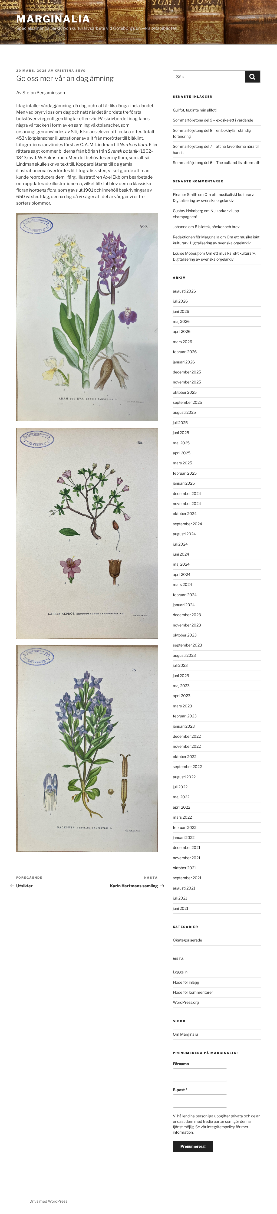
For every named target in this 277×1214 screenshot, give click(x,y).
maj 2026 (181, 321)
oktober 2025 (185, 392)
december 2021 (186, 847)
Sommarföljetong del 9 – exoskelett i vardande (213, 120)
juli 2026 (180, 301)
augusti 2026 (184, 291)
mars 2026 (182, 341)
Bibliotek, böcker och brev (217, 226)
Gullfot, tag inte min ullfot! (194, 110)
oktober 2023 (185, 635)
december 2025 (187, 372)
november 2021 (186, 857)
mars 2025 (182, 463)
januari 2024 (184, 604)
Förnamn (181, 1063)
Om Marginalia (185, 1034)
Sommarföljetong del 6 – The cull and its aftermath (216, 162)
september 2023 (187, 645)
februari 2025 (185, 473)
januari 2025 (184, 483)
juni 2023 (181, 675)
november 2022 (187, 746)
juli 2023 (180, 665)
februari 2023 (185, 716)
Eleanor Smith (185, 194)
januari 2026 (184, 362)
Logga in (180, 972)
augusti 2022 (184, 777)
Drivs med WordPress (48, 1201)
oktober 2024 (185, 513)
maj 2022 (181, 797)
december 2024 (187, 493)
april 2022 (181, 807)
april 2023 (181, 695)
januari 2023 (184, 726)
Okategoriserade (187, 940)
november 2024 (187, 503)
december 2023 (187, 614)
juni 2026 (181, 311)
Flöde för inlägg (186, 982)
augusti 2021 (184, 888)
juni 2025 (181, 432)
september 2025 (187, 402)
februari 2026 (185, 351)
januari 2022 (183, 837)
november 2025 (187, 382)
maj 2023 (181, 685)
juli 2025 (180, 422)
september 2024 (187, 523)
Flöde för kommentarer (193, 992)
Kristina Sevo (70, 71)
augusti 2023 (184, 655)
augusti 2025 (184, 412)
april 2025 (181, 453)
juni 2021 (181, 908)
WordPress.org (186, 1002)
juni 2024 (181, 554)
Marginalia (53, 19)
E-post (180, 1089)
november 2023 (187, 625)
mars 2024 (182, 584)
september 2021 (187, 877)
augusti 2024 (184, 533)
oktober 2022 (184, 756)
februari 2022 (184, 827)
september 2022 (187, 766)
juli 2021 (180, 898)
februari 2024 (185, 594)
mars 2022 (182, 817)
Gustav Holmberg (188, 210)
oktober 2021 (184, 867)
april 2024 (181, 574)
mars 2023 (182, 706)
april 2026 (181, 331)
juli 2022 (180, 787)
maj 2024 (181, 564)
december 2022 (187, 736)
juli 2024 (180, 544)
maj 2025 (181, 443)
